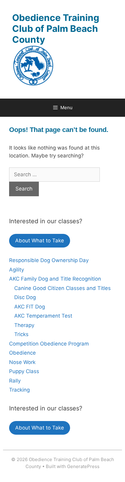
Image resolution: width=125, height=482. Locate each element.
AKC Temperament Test (43, 316)
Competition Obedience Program (49, 344)
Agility (16, 270)
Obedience (22, 353)
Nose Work (22, 362)
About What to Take (39, 241)
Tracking (19, 390)
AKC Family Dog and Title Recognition (55, 279)
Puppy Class (24, 371)
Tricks (21, 334)
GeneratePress (83, 466)
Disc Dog (25, 297)
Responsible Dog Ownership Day (49, 260)
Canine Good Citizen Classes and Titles (62, 288)
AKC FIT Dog (29, 307)
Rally (15, 381)
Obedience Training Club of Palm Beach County (55, 28)
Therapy (24, 325)
